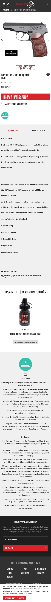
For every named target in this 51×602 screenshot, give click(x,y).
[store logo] (25, 4)
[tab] (13, 131)
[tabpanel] (25, 320)
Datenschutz (25, 573)
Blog (10, 573)
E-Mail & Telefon (40, 569)
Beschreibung (13, 131)
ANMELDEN (47, 4)
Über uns (10, 569)
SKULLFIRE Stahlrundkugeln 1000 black (25, 334)
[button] (2, 39)
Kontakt (10, 577)
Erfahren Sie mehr (25, 593)
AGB (25, 569)
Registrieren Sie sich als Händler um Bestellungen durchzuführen (15, 97)
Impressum (40, 573)
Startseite (6, 10)
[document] (25, 592)
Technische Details (38, 131)
